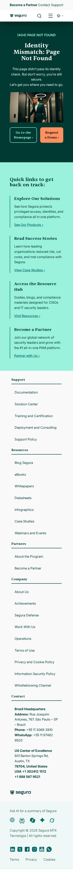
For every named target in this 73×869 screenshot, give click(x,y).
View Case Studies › (29, 270)
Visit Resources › (27, 316)
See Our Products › (28, 225)
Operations (23, 639)
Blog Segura (24, 463)
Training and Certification (34, 416)
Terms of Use (25, 650)
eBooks (20, 474)
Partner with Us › (27, 356)
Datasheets (23, 498)
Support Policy (26, 439)
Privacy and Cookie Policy (34, 662)
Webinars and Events (30, 533)
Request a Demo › (52, 135)
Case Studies (24, 521)
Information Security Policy (35, 674)
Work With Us (25, 627)
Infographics (24, 510)
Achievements (25, 603)
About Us (22, 592)
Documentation (26, 392)
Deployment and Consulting (36, 427)
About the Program (29, 556)
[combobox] (36, 22)
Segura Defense (27, 615)
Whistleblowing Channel (33, 685)
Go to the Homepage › (23, 135)
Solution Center (26, 404)
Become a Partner (28, 568)
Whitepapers (24, 486)
